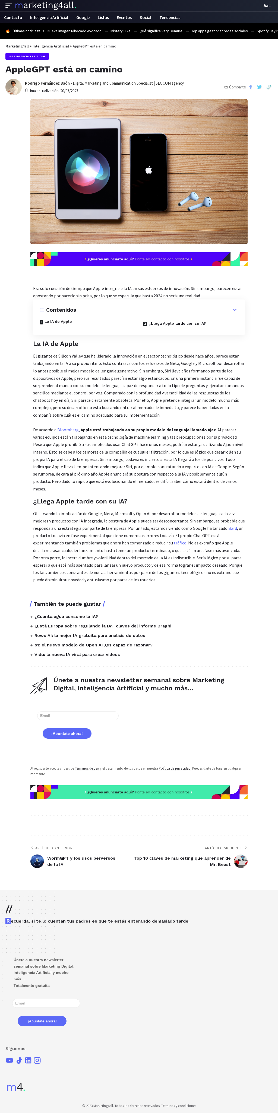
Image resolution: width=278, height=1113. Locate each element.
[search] (257, 5)
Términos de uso (87, 768)
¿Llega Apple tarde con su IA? (177, 323)
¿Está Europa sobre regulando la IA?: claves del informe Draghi (102, 626)
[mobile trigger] (10, 5)
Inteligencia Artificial (27, 56)
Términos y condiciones (178, 1106)
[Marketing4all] (46, 5)
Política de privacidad (175, 768)
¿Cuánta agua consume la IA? (66, 616)
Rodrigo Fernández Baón (47, 83)
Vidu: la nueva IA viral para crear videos (77, 654)
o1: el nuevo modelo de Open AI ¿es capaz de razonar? (93, 645)
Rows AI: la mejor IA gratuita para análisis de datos (89, 635)
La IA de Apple (58, 321)
